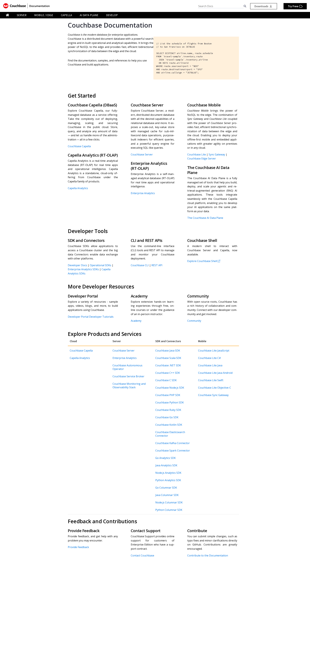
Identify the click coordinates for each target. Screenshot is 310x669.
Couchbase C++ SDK (167, 373)
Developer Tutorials (101, 316)
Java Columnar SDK (167, 495)
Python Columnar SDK (168, 510)
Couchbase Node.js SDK (169, 387)
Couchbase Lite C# (209, 358)
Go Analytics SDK (165, 458)
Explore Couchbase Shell (202, 261)
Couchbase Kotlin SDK (168, 424)
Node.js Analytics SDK (168, 473)
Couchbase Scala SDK (168, 358)
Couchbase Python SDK (169, 402)
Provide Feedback (78, 547)
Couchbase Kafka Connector (172, 443)
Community (194, 320)
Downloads (261, 6)
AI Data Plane (89, 15)
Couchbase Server (142, 154)
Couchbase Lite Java (210, 365)
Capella (66, 15)
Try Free (293, 6)
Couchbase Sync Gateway (213, 395)
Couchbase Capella (79, 146)
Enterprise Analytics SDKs (83, 269)
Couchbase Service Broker (128, 376)
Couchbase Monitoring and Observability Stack (129, 385)
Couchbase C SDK (166, 380)
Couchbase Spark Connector (172, 450)
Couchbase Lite (196, 154)
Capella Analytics (78, 188)
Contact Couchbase (142, 555)
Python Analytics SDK (168, 480)
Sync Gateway (217, 154)
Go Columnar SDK (166, 487)
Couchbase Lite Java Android (215, 373)
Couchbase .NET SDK (168, 365)
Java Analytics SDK (166, 465)
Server (21, 15)
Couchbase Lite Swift (210, 380)
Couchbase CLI (140, 265)
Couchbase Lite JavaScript (213, 350)
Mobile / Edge (43, 15)
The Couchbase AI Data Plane (205, 218)
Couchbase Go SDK (166, 417)
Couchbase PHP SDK (167, 395)
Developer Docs (77, 265)
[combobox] (221, 6)
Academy (136, 320)
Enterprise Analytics (143, 193)
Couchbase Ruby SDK (168, 410)
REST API (156, 265)
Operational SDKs (100, 265)
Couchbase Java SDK (167, 350)
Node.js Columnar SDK (169, 502)
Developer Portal (78, 316)
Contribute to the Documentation (207, 555)
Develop (112, 15)
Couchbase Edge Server (201, 158)
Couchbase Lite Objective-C (214, 387)
